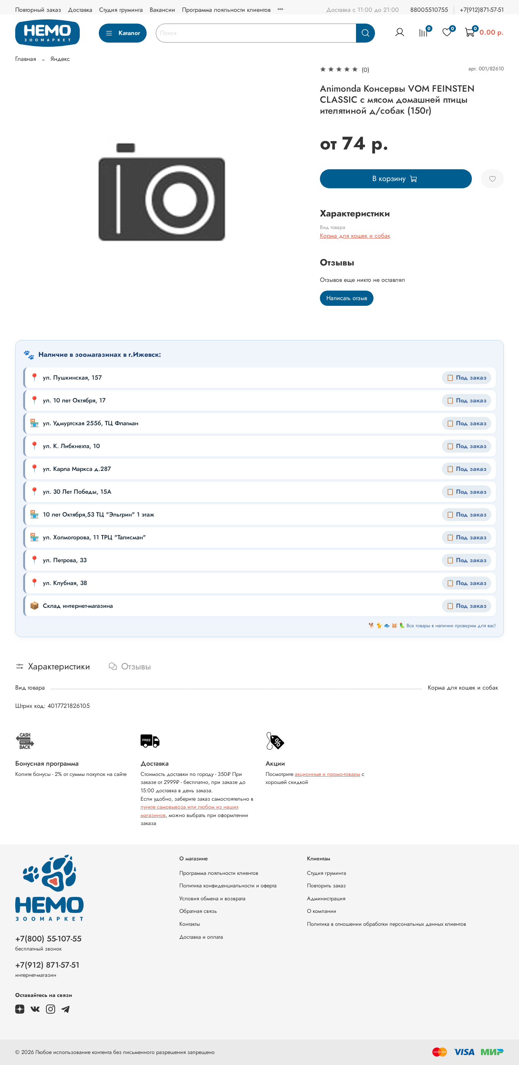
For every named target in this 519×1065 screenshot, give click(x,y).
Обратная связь (198, 911)
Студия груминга (121, 9)
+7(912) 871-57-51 (47, 965)
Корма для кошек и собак (355, 235)
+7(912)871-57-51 (482, 9)
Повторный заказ (38, 9)
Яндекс (60, 58)
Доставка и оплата (201, 937)
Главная (25, 58)
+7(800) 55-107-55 (48, 938)
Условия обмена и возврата (212, 898)
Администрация (326, 898)
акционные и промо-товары (327, 774)
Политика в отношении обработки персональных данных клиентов (386, 924)
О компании (321, 911)
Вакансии (162, 9)
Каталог (129, 33)
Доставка (80, 9)
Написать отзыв (346, 298)
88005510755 (429, 9)
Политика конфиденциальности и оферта (228, 885)
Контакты (189, 924)
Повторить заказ (326, 885)
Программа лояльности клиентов (226, 9)
